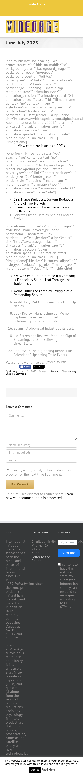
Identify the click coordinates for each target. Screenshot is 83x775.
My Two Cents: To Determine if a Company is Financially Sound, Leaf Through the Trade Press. (44, 280)
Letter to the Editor (41, 559)
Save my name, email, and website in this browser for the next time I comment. (38, 472)
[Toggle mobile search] (68, 23)
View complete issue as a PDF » (41, 145)
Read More (48, 769)
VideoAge (13, 371)
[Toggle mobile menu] (75, 23)
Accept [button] (35, 769)
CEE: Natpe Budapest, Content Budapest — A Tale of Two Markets (45, 201)
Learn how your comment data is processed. (39, 496)
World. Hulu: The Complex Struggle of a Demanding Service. (43, 293)
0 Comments (20, 373)
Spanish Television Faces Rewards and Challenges (42, 209)
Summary (55, 371)
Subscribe (68, 553)
